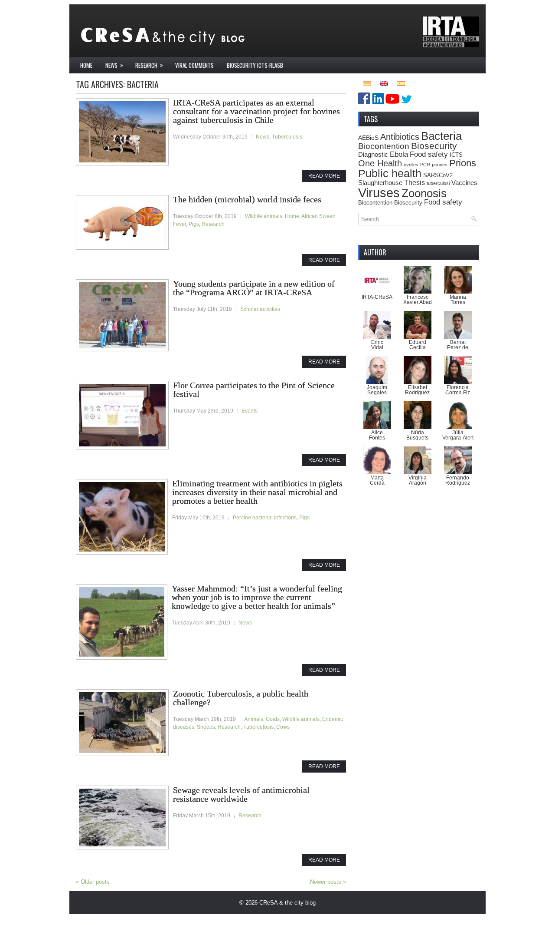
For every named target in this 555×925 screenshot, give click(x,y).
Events (250, 411)
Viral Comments (194, 65)
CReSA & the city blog (287, 902)
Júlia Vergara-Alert (457, 435)
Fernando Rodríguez (457, 480)
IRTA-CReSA (377, 297)
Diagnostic (373, 154)
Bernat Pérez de (457, 344)
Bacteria (441, 136)
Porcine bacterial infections (265, 518)
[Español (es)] (401, 82)
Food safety (429, 154)
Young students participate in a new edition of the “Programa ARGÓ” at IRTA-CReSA (254, 288)
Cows (283, 727)
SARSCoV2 (438, 175)
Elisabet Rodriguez (417, 390)
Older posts (93, 882)
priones (439, 164)
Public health (389, 173)
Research (149, 64)
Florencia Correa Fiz (457, 390)
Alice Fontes (377, 435)
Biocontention (383, 146)
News (114, 64)
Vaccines (464, 182)
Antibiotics (399, 137)
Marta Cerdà (377, 480)
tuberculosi (438, 183)
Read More (324, 176)
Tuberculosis (287, 137)
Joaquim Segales (377, 390)
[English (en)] (384, 82)
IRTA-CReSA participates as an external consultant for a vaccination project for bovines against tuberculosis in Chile (256, 111)
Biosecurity (434, 146)
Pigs (194, 224)
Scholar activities (260, 309)
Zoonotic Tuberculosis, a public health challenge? (240, 698)
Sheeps (206, 727)
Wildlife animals (263, 216)
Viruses (379, 192)
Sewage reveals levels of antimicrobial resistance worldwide (241, 794)
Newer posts (328, 882)
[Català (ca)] (367, 82)
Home (86, 65)
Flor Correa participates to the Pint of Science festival (254, 389)
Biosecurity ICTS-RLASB (255, 65)
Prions (462, 163)
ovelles (411, 164)
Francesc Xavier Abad (417, 299)
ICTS (456, 155)
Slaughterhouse (380, 182)
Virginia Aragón (417, 480)
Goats (273, 719)
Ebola (399, 154)
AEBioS (368, 137)
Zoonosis (424, 193)
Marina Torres (458, 299)
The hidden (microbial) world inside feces (247, 199)
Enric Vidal (377, 344)
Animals (253, 719)
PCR (425, 164)
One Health (380, 163)
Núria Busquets (417, 435)
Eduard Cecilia (417, 344)
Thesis (414, 182)
